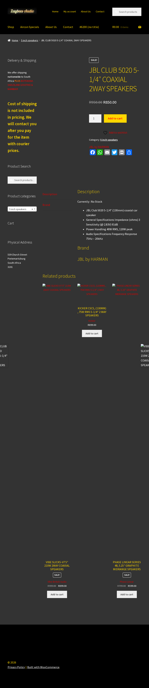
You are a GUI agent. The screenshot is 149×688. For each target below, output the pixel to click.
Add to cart (115, 118)
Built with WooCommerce (43, 667)
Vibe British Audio (57, 581)
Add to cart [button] (57, 594)
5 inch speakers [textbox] (21, 209)
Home (55, 11)
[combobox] (22, 209)
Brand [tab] (46, 205)
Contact (100, 11)
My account (70, 11)
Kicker (91, 320)
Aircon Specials (29, 27)
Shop (11, 27)
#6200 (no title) (89, 27)
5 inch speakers (29, 40)
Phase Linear (127, 581)
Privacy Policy (16, 667)
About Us (86, 11)
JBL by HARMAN (99, 147)
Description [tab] (50, 194)
